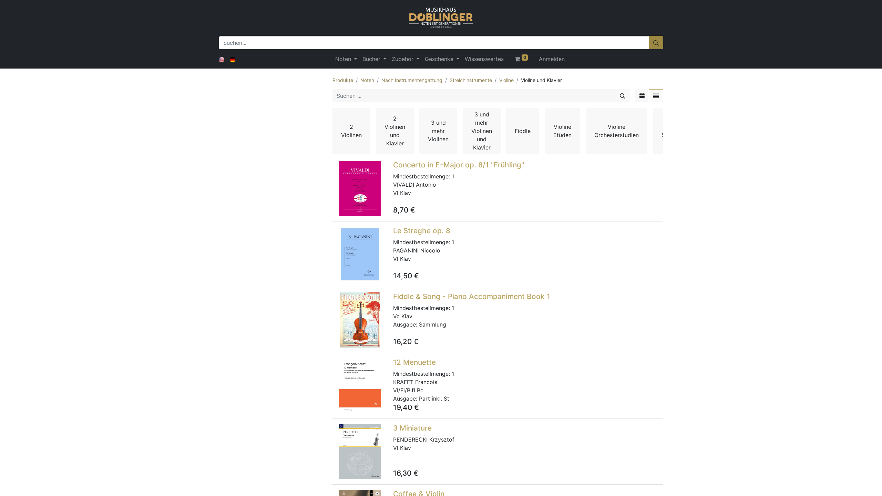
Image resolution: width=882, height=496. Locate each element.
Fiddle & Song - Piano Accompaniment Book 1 (471, 296)
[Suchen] (656, 42)
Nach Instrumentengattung (411, 80)
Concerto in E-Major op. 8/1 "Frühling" (458, 165)
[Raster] (642, 95)
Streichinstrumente (471, 80)
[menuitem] (484, 59)
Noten (367, 80)
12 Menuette (414, 362)
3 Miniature (412, 428)
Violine (506, 80)
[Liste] (656, 95)
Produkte (342, 80)
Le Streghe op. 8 (421, 230)
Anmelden (552, 58)
